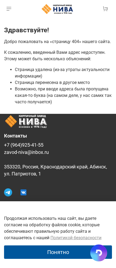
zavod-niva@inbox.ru (26, 152)
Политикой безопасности (75, 237)
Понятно (58, 252)
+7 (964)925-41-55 (23, 145)
